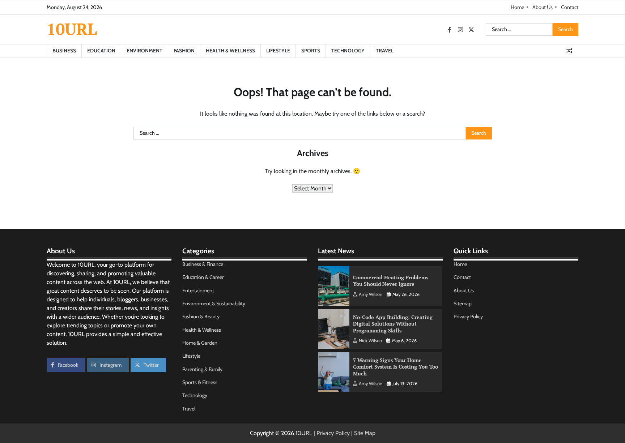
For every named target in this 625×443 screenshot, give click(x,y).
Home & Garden (199, 343)
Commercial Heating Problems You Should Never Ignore (390, 281)
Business (64, 50)
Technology (348, 50)
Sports (310, 50)
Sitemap (463, 303)
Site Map (364, 433)
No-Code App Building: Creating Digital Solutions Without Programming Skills (393, 324)
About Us (542, 7)
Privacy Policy (468, 316)
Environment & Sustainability (213, 303)
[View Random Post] (569, 50)
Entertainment (198, 290)
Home (517, 7)
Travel (385, 50)
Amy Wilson (370, 294)
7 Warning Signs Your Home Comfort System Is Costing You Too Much (395, 367)
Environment (144, 50)
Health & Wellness (230, 50)
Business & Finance (202, 264)
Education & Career (203, 277)
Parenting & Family (202, 369)
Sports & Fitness (199, 382)
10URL (72, 29)
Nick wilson (370, 340)
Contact (569, 7)
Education (101, 50)
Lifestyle (278, 50)
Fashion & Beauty (201, 316)
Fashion (184, 50)
